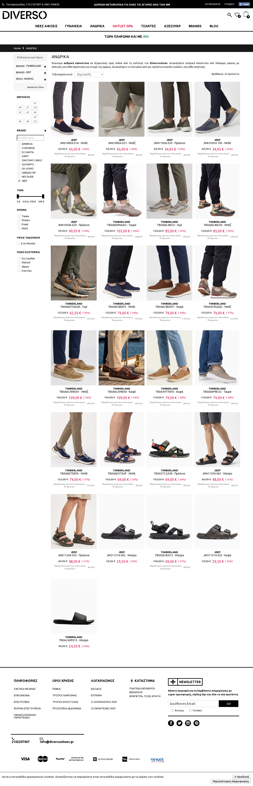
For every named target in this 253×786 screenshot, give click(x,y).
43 (27, 112)
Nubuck (26, 262)
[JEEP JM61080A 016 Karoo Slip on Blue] (74, 109)
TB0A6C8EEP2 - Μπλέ (121, 306)
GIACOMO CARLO (32, 160)
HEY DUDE (28, 176)
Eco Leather (28, 258)
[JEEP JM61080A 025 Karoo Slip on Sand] (121, 109)
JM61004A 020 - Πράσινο (74, 225)
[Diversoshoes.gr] (24, 15)
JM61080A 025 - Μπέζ (121, 143)
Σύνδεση (229, 4)
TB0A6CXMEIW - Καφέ (122, 391)
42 (20, 112)
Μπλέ (25, 228)
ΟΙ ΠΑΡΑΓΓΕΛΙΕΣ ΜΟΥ (103, 708)
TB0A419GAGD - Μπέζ (217, 306)
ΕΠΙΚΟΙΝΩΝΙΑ (22, 695)
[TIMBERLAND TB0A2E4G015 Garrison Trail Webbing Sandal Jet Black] (169, 521)
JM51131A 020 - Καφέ (217, 555)
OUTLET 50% (123, 26)
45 (20, 121)
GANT (25, 156)
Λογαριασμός (212, 4)
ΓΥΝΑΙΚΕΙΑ (73, 26)
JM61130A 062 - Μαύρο (217, 473)
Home (17, 48)
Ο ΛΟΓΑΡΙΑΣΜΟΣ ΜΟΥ (104, 701)
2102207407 (20, 741)
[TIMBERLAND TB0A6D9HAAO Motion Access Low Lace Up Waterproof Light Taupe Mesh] (121, 191)
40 (20, 107)
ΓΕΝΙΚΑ (56, 688)
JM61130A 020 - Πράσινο (74, 555)
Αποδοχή (243, 776)
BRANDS (195, 26)
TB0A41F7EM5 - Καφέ (169, 391)
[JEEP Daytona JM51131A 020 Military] (217, 521)
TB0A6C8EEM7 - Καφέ (169, 306)
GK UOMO (28, 168)
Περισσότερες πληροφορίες (231, 781)
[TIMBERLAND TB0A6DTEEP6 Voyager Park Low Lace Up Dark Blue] (74, 439)
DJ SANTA (28, 152)
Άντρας (179, 710)
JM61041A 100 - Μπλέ (217, 143)
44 (35, 112)
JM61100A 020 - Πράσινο (169, 143)
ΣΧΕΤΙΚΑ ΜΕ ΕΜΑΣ (25, 688)
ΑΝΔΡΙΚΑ (97, 26)
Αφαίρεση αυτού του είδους (44, 67)
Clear (44, 130)
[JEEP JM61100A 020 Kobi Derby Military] (169, 109)
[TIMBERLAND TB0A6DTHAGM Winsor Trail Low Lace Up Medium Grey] (74, 273)
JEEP (24, 180)
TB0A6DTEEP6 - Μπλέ (74, 473)
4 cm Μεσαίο (28, 243)
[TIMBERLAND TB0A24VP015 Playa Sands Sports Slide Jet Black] (74, 606)
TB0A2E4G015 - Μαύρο (169, 555)
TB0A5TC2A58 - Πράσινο (169, 473)
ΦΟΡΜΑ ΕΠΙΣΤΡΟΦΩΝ (27, 708)
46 (27, 121)
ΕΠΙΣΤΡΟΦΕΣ (22, 701)
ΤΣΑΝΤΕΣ (148, 26)
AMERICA (27, 143)
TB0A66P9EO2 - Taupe (217, 391)
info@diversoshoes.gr (57, 741)
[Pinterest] (196, 723)
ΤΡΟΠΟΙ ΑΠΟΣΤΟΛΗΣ (65, 701)
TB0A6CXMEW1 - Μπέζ (73, 391)
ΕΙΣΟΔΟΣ (96, 688)
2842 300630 (51, 4)
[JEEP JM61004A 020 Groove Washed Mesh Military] (74, 191)
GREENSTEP (29, 172)
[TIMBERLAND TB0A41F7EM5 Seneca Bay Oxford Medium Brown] (169, 357)
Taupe (25, 216)
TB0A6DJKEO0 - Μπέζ (217, 225)
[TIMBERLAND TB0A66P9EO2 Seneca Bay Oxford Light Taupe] (217, 357)
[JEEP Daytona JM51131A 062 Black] (121, 521)
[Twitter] (180, 723)
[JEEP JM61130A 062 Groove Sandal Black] (217, 439)
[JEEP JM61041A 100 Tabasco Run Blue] (217, 109)
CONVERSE (28, 148)
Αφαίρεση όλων (35, 87)
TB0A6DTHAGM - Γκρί (73, 306)
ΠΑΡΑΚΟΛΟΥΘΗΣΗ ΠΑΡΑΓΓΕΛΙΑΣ (25, 716)
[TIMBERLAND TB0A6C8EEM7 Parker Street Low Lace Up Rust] (169, 273)
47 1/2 (35, 119)
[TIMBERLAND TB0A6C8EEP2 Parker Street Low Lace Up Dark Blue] (121, 273)
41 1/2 (35, 105)
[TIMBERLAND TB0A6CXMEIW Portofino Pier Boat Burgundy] (121, 357)
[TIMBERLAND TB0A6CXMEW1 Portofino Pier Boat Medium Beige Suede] (74, 357)
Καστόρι (27, 270)
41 (27, 107)
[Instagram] (189, 723)
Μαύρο (26, 220)
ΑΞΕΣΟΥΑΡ (172, 26)
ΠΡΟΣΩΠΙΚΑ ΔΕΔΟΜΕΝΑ (66, 708)
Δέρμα (25, 266)
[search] (230, 15)
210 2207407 (33, 4)
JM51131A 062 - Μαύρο (122, 555)
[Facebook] (172, 723)
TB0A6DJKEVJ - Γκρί (169, 225)
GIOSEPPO (28, 164)
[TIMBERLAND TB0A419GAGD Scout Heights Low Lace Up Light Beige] (217, 273)
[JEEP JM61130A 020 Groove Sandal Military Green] (74, 521)
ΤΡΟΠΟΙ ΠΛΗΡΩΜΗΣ (64, 695)
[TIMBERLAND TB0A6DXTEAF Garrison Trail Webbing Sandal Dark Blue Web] (121, 439)
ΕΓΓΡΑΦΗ (96, 695)
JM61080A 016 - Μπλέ (74, 143)
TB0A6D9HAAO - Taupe (121, 225)
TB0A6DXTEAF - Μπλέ (121, 473)
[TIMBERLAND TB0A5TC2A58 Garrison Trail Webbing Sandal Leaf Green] (169, 439)
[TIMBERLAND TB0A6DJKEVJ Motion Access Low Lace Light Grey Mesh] (169, 191)
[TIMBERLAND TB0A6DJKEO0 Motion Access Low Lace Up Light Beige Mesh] (217, 191)
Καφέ (25, 224)
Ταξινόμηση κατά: (62, 74)
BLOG (214, 26)
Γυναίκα (197, 710)
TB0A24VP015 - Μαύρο (73, 640)
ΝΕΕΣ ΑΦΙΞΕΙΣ (46, 26)
